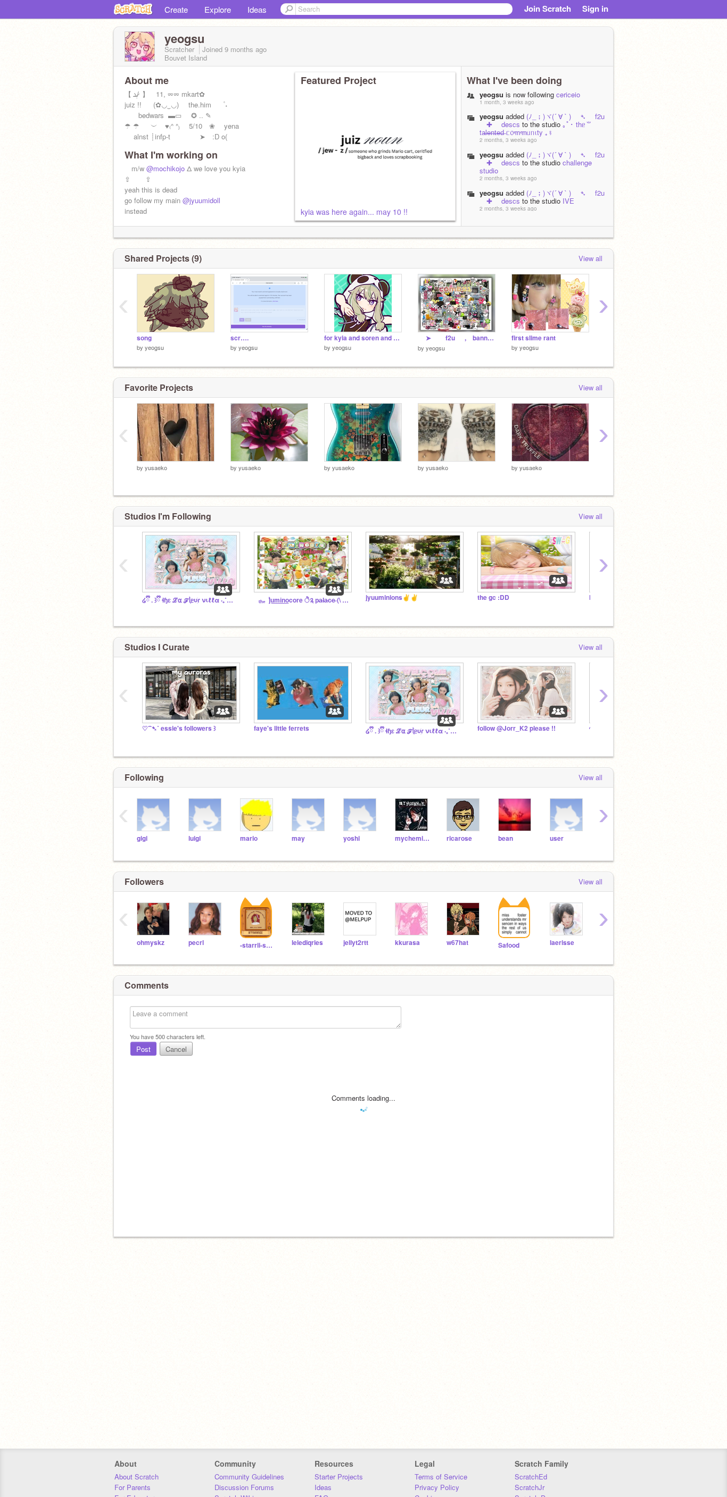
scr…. (239, 337)
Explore (217, 9)
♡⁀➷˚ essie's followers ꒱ (179, 728)
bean (505, 838)
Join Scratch (547, 8)
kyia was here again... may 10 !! (354, 211)
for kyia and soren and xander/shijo (363, 337)
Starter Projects (339, 1476)
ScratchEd (531, 1476)
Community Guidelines (249, 1476)
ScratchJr (529, 1487)
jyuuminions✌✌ (392, 597)
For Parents (132, 1487)
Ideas (257, 9)
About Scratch (136, 1476)
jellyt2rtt (355, 942)
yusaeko (156, 467)
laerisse (562, 942)
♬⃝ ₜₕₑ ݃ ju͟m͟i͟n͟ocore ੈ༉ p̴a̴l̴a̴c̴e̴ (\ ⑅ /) (302, 600)
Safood (508, 945)
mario (249, 838)
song (144, 337)
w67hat (457, 942)
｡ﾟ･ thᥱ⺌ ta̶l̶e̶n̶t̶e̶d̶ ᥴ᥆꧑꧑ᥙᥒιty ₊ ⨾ (536, 128)
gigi (142, 838)
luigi (194, 838)
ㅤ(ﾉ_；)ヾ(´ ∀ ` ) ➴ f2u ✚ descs (542, 120)
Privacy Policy (437, 1487)
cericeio (568, 94)
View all (590, 258)
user (557, 838)
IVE (568, 201)
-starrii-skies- (258, 945)
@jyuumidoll (201, 200)
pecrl (196, 942)
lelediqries (307, 942)
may (298, 838)
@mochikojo (165, 168)
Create (176, 9)
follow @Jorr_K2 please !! (516, 728)
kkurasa (407, 942)
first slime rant (533, 337)
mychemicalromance (413, 838)
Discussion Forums (244, 1487)
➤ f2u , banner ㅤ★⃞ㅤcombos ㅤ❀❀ (456, 337)
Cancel (176, 1049)
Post (143, 1049)
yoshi (351, 838)
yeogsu (491, 116)
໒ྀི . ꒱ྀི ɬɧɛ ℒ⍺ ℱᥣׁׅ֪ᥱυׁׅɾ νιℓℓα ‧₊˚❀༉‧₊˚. (190, 600)
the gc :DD (493, 597)
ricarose (459, 838)
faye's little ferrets (281, 728)
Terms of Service (441, 1476)
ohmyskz (150, 942)
